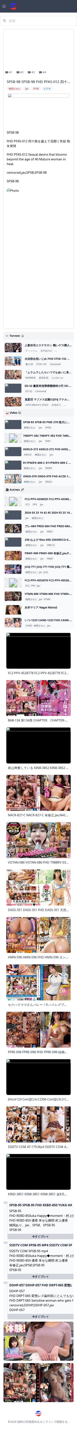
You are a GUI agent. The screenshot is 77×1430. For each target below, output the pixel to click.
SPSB (48, 427)
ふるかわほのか (63, 350)
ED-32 (28, 391)
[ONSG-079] (13, 478)
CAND (28, 625)
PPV (35, 504)
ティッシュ (31, 350)
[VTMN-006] (13, 596)
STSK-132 (41, 364)
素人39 (29, 364)
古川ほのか (46, 350)
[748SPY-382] (13, 438)
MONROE (30, 377)
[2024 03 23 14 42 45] (13, 515)
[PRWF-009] (13, 555)
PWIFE (48, 468)
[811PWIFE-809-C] (13, 465)
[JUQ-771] (13, 569)
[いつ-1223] (13, 622)
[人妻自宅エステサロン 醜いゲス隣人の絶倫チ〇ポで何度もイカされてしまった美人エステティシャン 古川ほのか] (13, 347)
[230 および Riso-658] (13, 542)
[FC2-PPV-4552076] (13, 582)
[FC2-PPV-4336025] (13, 501)
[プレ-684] (13, 528)
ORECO (51, 545)
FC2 (27, 504)
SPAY (48, 441)
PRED (50, 531)
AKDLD (28, 454)
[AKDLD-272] (13, 451)
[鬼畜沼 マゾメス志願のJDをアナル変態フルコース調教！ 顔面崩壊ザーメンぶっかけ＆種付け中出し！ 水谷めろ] (13, 401)
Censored (55, 364)
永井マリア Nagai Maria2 (41, 607)
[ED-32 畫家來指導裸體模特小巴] (13, 388)
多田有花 (43, 377)
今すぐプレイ (40, 1236)
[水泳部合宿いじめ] (13, 361)
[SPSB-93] (13, 424)
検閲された (30, 427)
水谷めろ (56, 404)
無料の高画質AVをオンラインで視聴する (42, 1422)
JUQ (46, 572)
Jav (40, 427)
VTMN (47, 599)
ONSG (48, 481)
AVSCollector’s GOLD (36, 404)
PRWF (50, 558)
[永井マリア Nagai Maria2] (13, 610)
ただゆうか (57, 377)
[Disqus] (38, 276)
